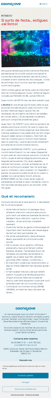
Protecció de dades (32, 395)
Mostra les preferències (25, 389)
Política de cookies (17, 395)
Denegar (25, 382)
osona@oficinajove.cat (25, 345)
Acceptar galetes (25, 375)
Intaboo (6, 16)
